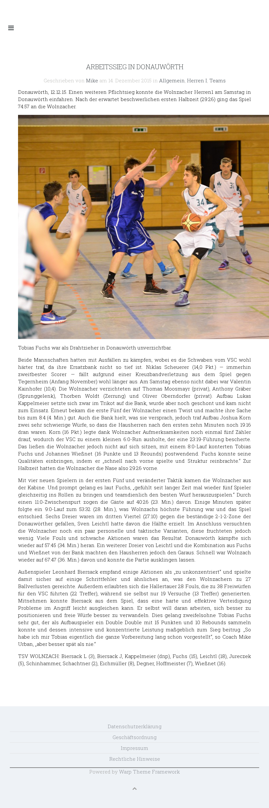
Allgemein (172, 80)
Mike (92, 80)
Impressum (134, 748)
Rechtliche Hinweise (134, 758)
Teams (217, 80)
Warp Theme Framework (149, 771)
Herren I (197, 80)
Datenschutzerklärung (134, 726)
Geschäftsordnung (134, 737)
